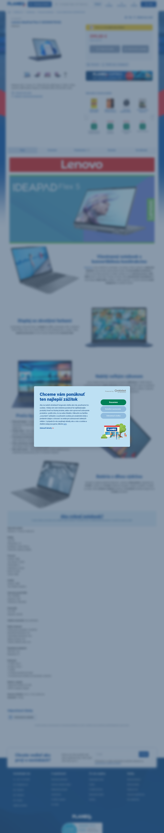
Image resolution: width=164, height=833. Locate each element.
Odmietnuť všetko (113, 416)
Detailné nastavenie (113, 409)
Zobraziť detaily (47, 428)
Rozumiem (113, 402)
